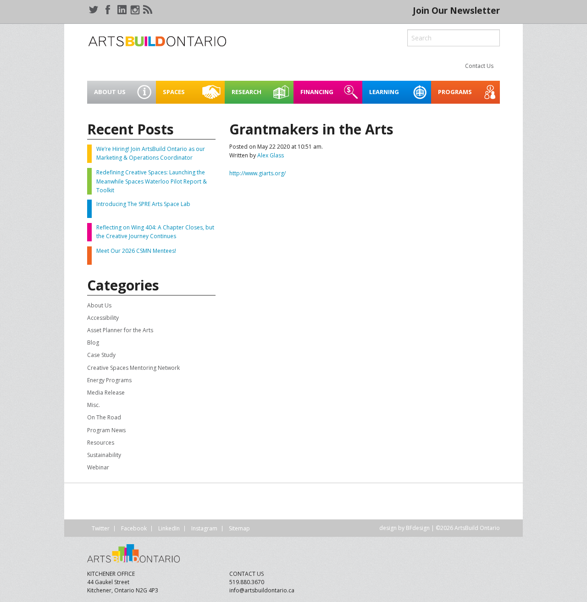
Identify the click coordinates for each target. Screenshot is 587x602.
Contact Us (479, 66)
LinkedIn (169, 528)
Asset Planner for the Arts (120, 330)
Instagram (204, 528)
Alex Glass (270, 155)
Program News (106, 430)
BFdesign (418, 528)
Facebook (134, 528)
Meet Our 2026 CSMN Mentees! (136, 251)
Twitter (101, 528)
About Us (99, 305)
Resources (100, 442)
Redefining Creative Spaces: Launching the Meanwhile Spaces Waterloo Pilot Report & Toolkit (151, 181)
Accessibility (103, 318)
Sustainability (104, 455)
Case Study (101, 355)
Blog (93, 342)
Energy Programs (109, 380)
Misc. (93, 405)
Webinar (98, 467)
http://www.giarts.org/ (257, 173)
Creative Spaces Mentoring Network (133, 368)
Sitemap (239, 528)
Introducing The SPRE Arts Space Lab (143, 204)
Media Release (106, 392)
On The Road (104, 417)
